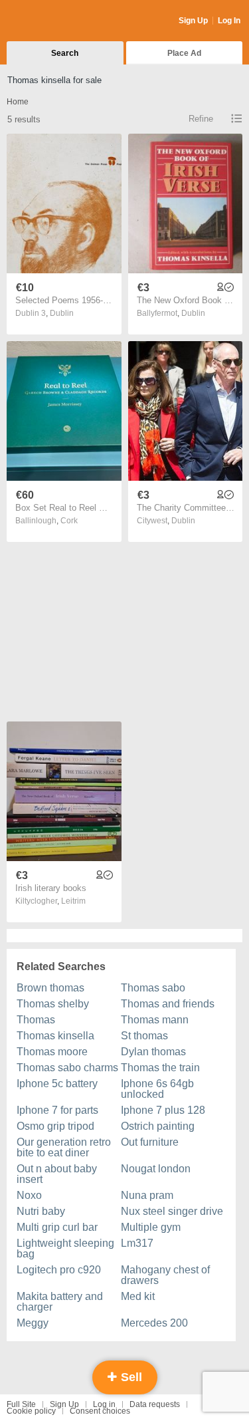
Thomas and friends (167, 1003)
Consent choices (100, 1411)
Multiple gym (151, 1227)
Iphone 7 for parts (57, 1110)
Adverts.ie (59, 21)
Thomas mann (155, 1019)
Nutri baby (41, 1211)
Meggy (32, 1323)
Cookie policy (31, 1411)
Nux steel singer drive (172, 1211)
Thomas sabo (153, 987)
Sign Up (193, 20)
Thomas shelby (53, 1003)
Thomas (36, 1019)
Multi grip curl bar (57, 1227)
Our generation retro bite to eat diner (64, 1147)
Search (64, 53)
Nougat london (156, 1168)
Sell (130, 1377)
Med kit (138, 1296)
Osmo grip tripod (55, 1126)
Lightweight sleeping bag (65, 1248)
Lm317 (137, 1243)
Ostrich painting (158, 1126)
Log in (104, 1404)
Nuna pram (147, 1195)
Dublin (62, 313)
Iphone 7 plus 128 (163, 1110)
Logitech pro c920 (59, 1269)
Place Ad (184, 53)
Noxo (29, 1195)
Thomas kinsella (55, 1035)
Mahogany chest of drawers (165, 1275)
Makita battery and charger (60, 1302)
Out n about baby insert (57, 1174)
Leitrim (73, 901)
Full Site (21, 1404)
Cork (69, 520)
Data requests (154, 1404)
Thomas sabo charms (67, 1067)
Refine (201, 119)
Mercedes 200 (154, 1323)
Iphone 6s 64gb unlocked (157, 1089)
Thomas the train (160, 1067)
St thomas (144, 1035)
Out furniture (150, 1142)
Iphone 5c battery (57, 1083)
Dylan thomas (153, 1051)
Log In (229, 20)
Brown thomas (50, 987)
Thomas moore (52, 1051)
